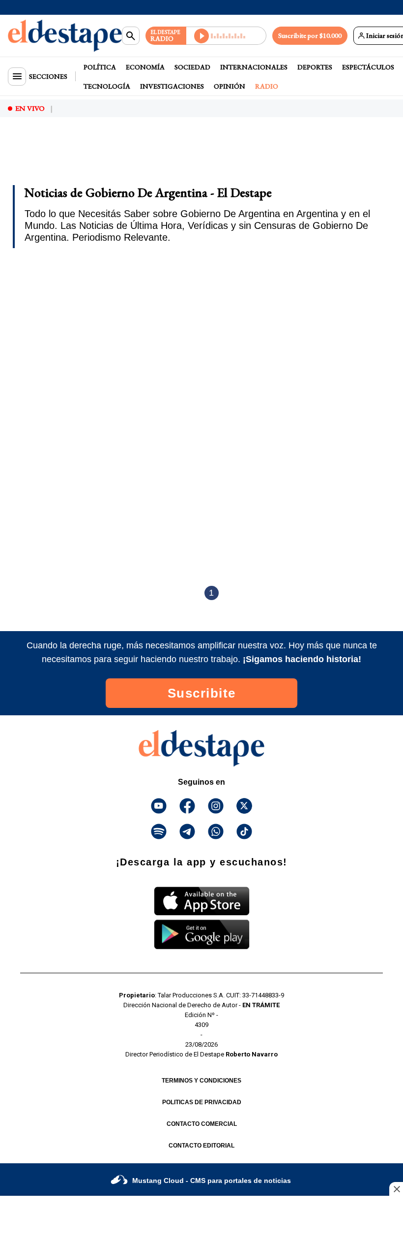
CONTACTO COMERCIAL (202, 1123)
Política (100, 67)
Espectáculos (368, 67)
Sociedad (192, 67)
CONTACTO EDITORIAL (201, 1145)
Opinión (229, 86)
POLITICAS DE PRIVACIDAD (201, 1102)
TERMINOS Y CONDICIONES (201, 1080)
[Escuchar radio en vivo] (226, 36)
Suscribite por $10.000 (310, 35)
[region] (86, 151)
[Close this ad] (396, 1189)
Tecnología (107, 86)
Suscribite (202, 693)
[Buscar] (130, 36)
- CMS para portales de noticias (211, 1180)
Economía (145, 67)
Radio (266, 86)
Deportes (314, 67)
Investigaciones (172, 86)
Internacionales (254, 67)
